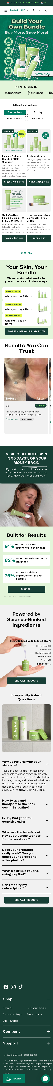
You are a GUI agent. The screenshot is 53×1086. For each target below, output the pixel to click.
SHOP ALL (26, 253)
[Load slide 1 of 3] (41, 76)
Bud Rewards (10, 1020)
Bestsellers (15, 112)
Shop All (7, 1008)
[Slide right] (29, 438)
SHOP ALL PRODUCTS (26, 681)
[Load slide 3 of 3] (48, 76)
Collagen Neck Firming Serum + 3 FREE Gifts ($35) (13, 218)
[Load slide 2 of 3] (45, 76)
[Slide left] (23, 438)
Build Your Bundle (36, 1008)
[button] (6, 10)
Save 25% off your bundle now (26, 331)
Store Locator (34, 1014)
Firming (38, 112)
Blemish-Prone (15, 118)
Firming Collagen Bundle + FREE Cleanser (12, 159)
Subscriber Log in (13, 1014)
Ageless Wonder (36, 156)
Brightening (38, 118)
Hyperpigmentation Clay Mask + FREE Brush (38, 218)
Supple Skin (27, 419)
